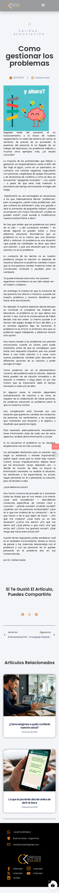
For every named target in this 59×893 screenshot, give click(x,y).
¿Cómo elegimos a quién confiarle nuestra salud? (29, 725)
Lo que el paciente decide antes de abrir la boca (29, 801)
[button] (43, 4)
